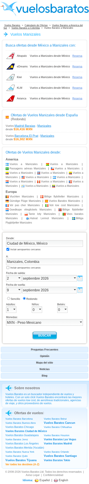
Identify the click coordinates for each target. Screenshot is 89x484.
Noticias (45, 369)
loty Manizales (42, 213)
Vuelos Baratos (12, 25)
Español (44, 480)
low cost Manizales (64, 205)
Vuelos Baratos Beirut (55, 418)
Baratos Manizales (64, 200)
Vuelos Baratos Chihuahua (58, 427)
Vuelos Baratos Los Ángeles (22, 443)
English (63, 480)
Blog (44, 375)
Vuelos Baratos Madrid (58, 443)
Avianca (21, 98)
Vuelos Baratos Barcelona (19, 418)
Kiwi (19, 77)
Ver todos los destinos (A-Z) (22, 464)
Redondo (31, 298)
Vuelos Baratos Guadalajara (22, 435)
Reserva (77, 55)
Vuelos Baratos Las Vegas (60, 439)
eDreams (22, 66)
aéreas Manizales (28, 168)
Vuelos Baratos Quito (16, 456)
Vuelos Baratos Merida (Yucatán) (24, 447)
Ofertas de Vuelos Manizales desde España (44, 115)
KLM (19, 87)
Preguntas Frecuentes (44, 349)
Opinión (44, 356)
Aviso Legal (33, 475)
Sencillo (15, 298)
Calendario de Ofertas (36, 25)
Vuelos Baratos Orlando (56, 452)
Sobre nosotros (27, 388)
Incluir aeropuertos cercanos (25, 249)
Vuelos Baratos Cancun (59, 422)
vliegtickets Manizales (31, 209)
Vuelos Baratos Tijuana (21, 460)
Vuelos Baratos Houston (56, 435)
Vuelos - (28, 125)
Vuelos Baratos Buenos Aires (20, 423)
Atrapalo (22, 55)
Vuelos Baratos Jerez (16, 439)
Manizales (22, 196)
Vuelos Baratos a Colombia (25, 28)
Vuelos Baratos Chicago (19, 427)
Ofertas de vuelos (28, 413)
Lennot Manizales (47, 218)
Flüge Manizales (25, 200)
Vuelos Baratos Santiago (60, 455)
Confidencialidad (53, 475)
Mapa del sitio (44, 362)
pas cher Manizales (25, 205)
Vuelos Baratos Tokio (57, 460)
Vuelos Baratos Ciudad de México (26, 431)
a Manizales (24, 164)
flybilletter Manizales (61, 196)
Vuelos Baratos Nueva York (19, 452)
